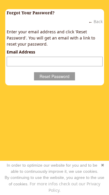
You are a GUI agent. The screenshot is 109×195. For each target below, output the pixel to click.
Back (98, 21)
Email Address (21, 52)
